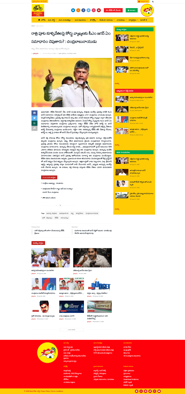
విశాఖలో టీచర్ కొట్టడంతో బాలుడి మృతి (140, 183)
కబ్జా (72, 213)
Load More (71, 330)
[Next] (60, 205)
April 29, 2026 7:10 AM (137, 123)
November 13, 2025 (71, 319)
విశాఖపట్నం (65, 217)
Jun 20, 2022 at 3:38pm (49, 53)
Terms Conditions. (57, 391)
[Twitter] (150, 391)
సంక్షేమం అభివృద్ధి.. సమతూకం (53, 183)
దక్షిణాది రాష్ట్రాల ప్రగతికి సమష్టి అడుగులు (139, 37)
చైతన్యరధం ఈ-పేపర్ (40, 1)
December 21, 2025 (43, 319)
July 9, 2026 (83, 273)
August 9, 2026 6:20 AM (137, 100)
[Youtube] (159, 391)
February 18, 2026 (98, 296)
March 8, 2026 (69, 296)
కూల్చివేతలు (79, 213)
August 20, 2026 (135, 61)
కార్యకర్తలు (132, 20)
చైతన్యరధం (36, 53)
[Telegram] (136, 391)
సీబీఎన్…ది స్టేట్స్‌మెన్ (137, 47)
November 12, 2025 (99, 321)
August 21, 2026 (135, 42)
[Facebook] (145, 391)
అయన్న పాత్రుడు (52, 213)
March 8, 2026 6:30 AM (137, 135)
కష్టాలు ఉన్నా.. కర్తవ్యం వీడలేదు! (97, 293)
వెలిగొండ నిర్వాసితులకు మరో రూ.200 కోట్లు (139, 69)
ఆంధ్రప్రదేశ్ (35, 265)
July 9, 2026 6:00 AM (136, 110)
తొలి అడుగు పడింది (49, 197)
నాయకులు (121, 20)
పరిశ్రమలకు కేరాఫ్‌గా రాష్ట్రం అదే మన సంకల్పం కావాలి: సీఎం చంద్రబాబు (58, 190)
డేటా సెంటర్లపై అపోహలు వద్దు (139, 57)
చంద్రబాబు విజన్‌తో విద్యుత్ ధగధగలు (43, 293)
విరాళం (133, 10)
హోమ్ (43, 20)
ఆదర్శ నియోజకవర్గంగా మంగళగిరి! (42, 270)
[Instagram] (154, 391)
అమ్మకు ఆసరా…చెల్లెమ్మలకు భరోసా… (71, 293)
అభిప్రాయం (144, 1)
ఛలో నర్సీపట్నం (47, 217)
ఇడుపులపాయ (64, 213)
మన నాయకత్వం (65, 20)
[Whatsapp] (141, 391)
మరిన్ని (117, 83)
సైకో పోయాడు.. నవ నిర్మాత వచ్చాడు (43, 316)
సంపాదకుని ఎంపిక (71, 53)
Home (33, 26)
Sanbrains (180, 391)
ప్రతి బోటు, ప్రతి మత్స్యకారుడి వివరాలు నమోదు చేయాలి (142, 195)
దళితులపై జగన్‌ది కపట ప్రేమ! (82, 270)
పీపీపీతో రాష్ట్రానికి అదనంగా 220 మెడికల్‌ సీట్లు (97, 317)
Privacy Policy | (46, 391)
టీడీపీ (56, 217)
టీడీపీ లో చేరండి (114, 10)
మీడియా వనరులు (106, 20)
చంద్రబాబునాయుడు (92, 213)
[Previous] (56, 205)
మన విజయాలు (80, 20)
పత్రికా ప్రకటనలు (40, 26)
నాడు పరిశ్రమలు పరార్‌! (67, 316)
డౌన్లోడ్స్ (93, 20)
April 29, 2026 (41, 296)
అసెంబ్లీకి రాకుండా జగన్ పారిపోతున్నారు (138, 172)
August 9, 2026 (42, 273)
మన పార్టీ (51, 20)
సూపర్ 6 (143, 20)
